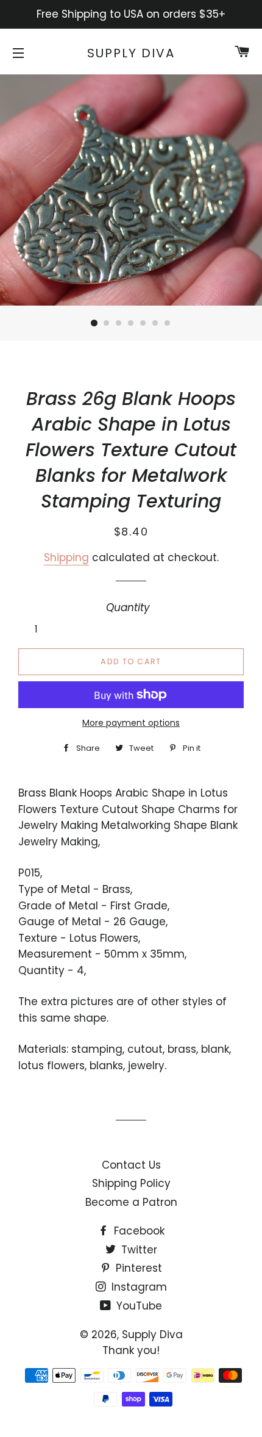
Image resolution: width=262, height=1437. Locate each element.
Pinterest (137, 1268)
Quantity (128, 607)
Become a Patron (131, 1202)
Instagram (137, 1287)
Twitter (137, 1249)
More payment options (131, 723)
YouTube (137, 1306)
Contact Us (131, 1165)
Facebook (138, 1231)
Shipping (66, 557)
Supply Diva (131, 53)
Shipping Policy (131, 1183)
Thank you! (131, 1350)
